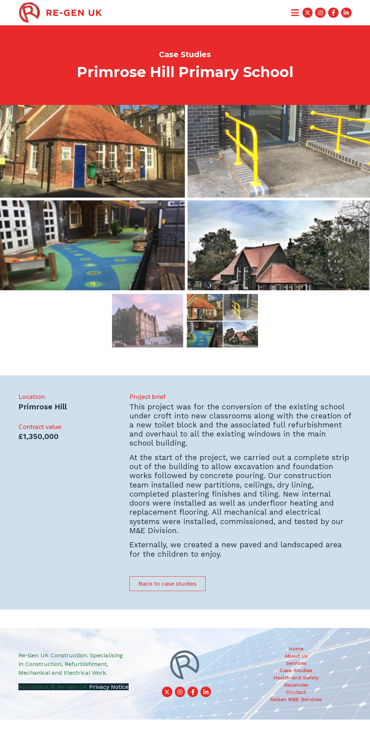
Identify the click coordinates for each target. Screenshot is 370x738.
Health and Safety (296, 677)
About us (296, 656)
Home (296, 648)
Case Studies (296, 670)
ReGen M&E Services (296, 699)
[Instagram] (320, 13)
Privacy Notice (109, 686)
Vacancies (296, 685)
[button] (167, 583)
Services (296, 663)
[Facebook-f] (333, 13)
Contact (296, 692)
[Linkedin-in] (346, 13)
